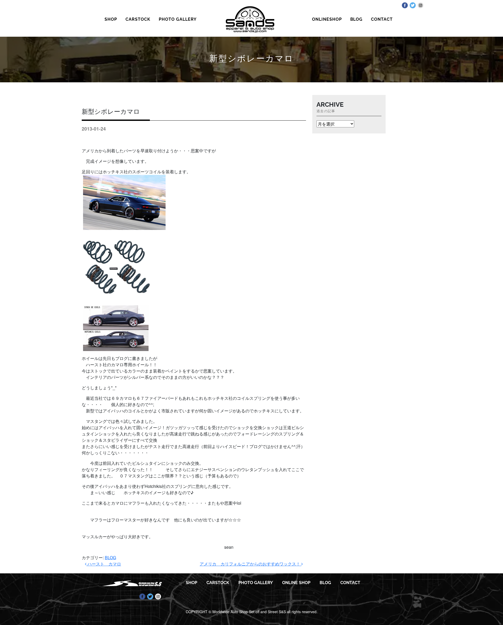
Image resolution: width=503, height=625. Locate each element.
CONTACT (382, 19)
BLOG (356, 19)
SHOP (111, 19)
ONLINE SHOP (296, 582)
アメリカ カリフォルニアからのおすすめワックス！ (250, 564)
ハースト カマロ (103, 564)
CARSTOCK (137, 19)
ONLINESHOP (327, 19)
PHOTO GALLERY (177, 19)
